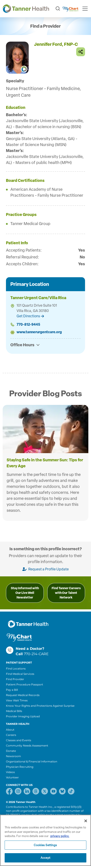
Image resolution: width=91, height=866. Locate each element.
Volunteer (12, 777)
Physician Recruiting (19, 766)
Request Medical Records (23, 695)
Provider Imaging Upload (23, 716)
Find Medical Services (20, 673)
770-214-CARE (36, 654)
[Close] (86, 821)
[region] (45, 840)
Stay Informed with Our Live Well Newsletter (25, 592)
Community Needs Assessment (27, 745)
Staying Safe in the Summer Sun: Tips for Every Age (45, 463)
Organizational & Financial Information (31, 761)
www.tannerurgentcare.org (39, 332)
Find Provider (15, 679)
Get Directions (28, 316)
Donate (11, 750)
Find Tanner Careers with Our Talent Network (66, 592)
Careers (11, 735)
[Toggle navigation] (85, 8)
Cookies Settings (45, 845)
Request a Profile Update (48, 569)
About (10, 729)
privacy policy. (59, 836)
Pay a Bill (12, 689)
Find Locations (16, 668)
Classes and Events (18, 740)
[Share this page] (80, 51)
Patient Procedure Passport (24, 684)
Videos (10, 772)
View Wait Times (17, 700)
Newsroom (13, 756)
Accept (45, 857)
